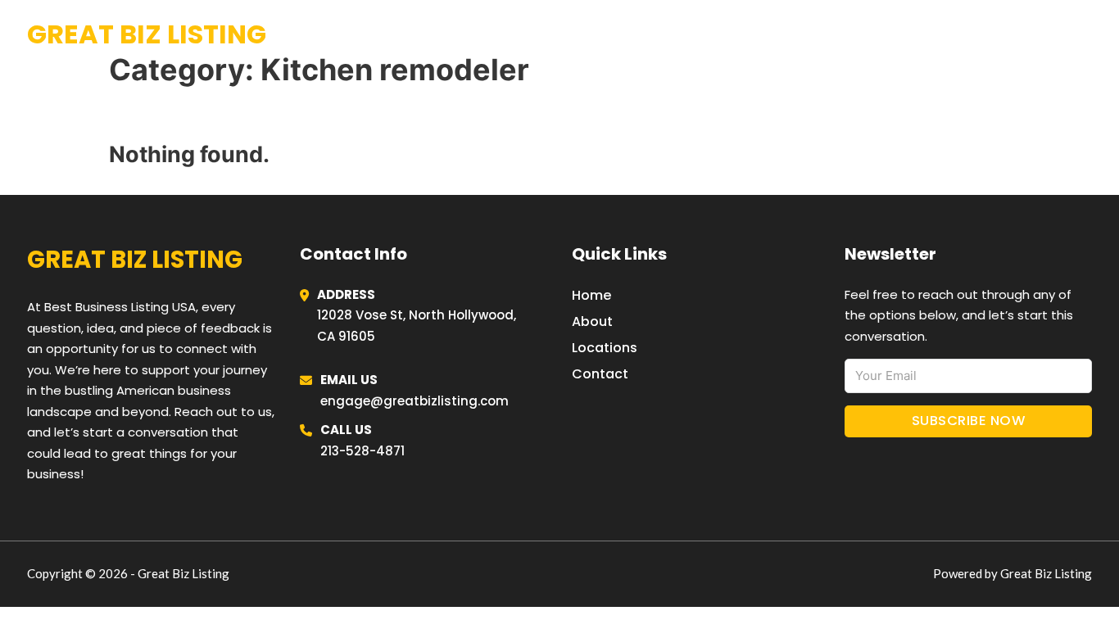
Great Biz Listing (146, 34)
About (592, 321)
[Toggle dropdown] (1086, 35)
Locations (968, 34)
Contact (600, 373)
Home (890, 34)
